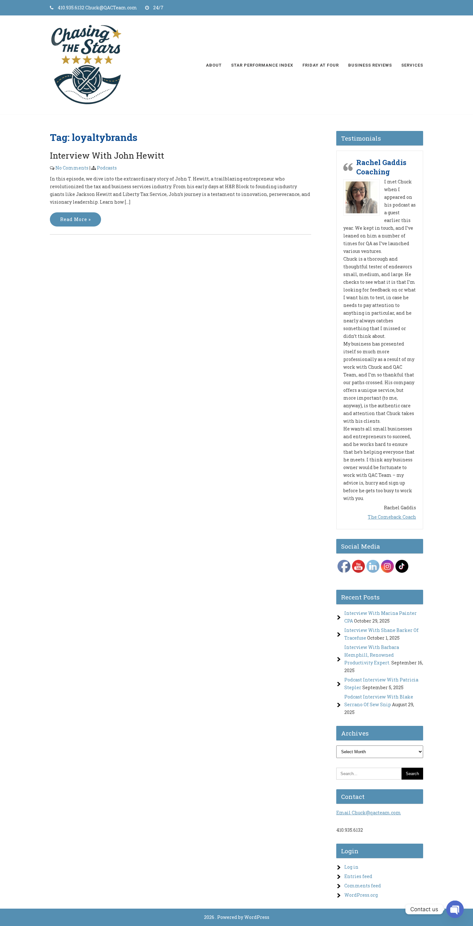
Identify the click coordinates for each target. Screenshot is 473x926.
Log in (351, 849)
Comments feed (362, 868)
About (214, 65)
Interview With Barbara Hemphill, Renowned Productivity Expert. (371, 637)
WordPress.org (361, 877)
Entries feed (358, 859)
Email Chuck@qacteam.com (368, 795)
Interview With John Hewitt (107, 155)
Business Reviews (370, 65)
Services (412, 65)
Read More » (75, 219)
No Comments (71, 168)
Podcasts (107, 168)
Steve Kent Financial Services (382, 318)
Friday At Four (320, 65)
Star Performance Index (262, 65)
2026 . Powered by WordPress (236, 899)
